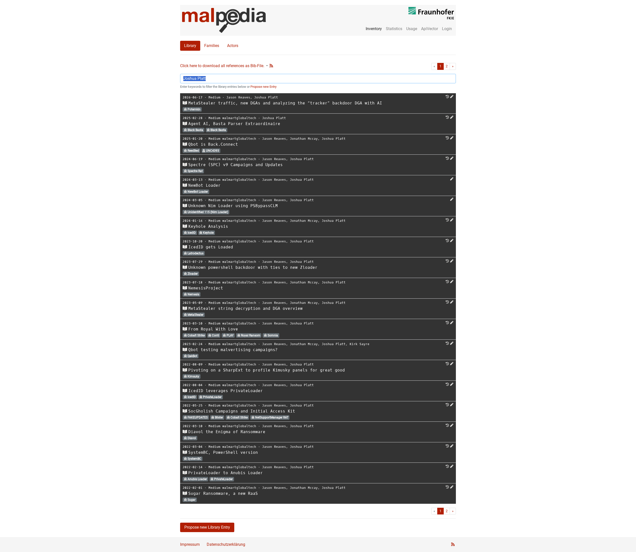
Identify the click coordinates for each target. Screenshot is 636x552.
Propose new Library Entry (207, 527)
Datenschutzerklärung (226, 544)
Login (447, 28)
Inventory (374, 28)
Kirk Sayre (359, 344)
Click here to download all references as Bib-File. (222, 65)
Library (190, 45)
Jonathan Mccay (304, 139)
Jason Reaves (238, 97)
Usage (411, 28)
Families (211, 45)
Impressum (190, 544)
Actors (232, 45)
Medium (214, 97)
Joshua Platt (266, 97)
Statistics (394, 28)
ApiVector (429, 28)
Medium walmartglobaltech (232, 118)
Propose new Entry (263, 87)
